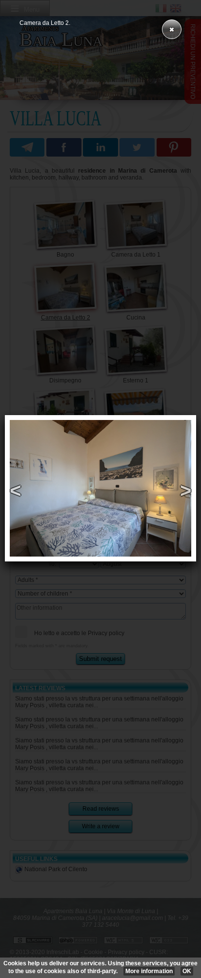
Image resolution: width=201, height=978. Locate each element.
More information (149, 971)
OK (186, 971)
